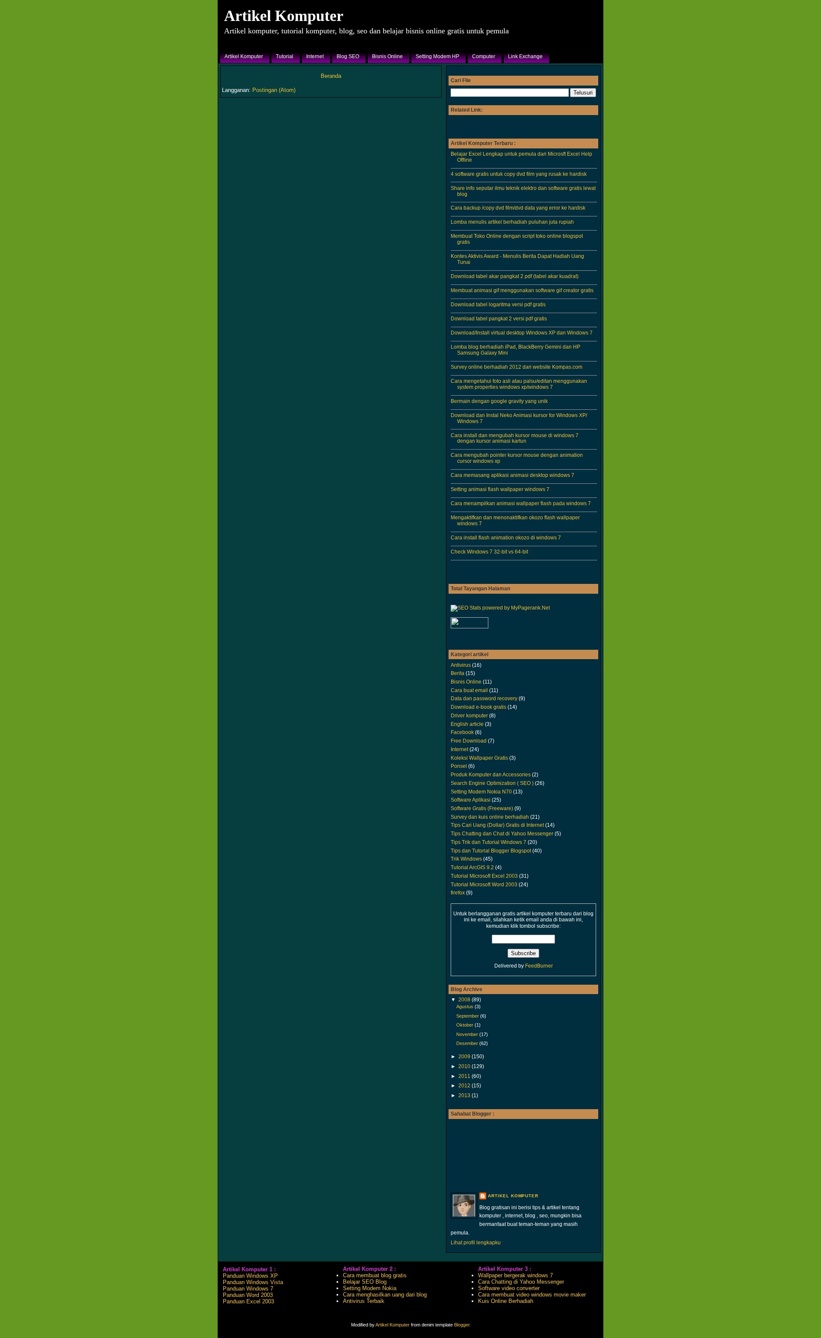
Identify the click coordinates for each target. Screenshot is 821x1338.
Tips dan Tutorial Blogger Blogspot (491, 850)
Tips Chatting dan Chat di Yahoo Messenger (502, 833)
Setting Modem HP (437, 56)
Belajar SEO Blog (365, 1282)
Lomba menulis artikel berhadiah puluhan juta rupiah (512, 222)
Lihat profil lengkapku (476, 1243)
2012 (465, 1085)
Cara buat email (469, 690)
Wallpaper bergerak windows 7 (515, 1275)
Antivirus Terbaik (363, 1301)
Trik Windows (466, 858)
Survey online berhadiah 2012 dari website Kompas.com (516, 367)
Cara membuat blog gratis (375, 1275)
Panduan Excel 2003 (248, 1301)
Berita (457, 673)
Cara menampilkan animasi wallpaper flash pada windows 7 (521, 503)
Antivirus (461, 665)
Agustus (465, 1006)
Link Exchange (525, 56)
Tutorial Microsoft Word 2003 (484, 884)
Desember (467, 1043)
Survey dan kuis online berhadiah (490, 817)
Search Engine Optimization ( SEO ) (492, 783)
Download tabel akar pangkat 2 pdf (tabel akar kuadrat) (515, 276)
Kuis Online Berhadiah (505, 1301)
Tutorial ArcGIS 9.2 (472, 867)
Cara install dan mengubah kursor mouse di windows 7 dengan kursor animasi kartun (515, 438)
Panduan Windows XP (250, 1276)
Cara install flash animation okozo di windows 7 (506, 537)
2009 (465, 1056)
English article (467, 724)
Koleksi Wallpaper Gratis (479, 758)
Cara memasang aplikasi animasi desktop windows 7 (512, 475)
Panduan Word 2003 (248, 1295)
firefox (458, 892)
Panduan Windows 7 (248, 1288)
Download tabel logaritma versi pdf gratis (498, 304)
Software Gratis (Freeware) (482, 808)
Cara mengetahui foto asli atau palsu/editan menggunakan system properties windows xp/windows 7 (519, 384)
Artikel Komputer (283, 15)
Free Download (469, 740)
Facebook (462, 732)
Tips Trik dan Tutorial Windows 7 (488, 842)
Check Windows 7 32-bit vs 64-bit (489, 551)
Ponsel (459, 766)
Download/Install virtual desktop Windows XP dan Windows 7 (522, 332)
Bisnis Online (387, 56)
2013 (465, 1095)
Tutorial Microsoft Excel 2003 (484, 876)
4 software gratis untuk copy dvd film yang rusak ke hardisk (519, 174)
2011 (465, 1076)
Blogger (462, 1324)
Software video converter (509, 1288)
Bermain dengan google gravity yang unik (499, 401)
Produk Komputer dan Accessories (491, 774)
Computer (483, 56)
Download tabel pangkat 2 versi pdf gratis (499, 318)
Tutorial (284, 56)
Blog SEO (348, 56)
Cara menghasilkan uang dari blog (385, 1294)
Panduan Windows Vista (253, 1282)
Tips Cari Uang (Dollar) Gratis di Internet (497, 825)
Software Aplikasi (470, 799)
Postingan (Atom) (273, 90)
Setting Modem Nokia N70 (481, 791)
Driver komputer (469, 715)
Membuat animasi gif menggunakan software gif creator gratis (522, 290)
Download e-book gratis (478, 707)
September (468, 1015)
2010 (465, 1066)
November (467, 1034)
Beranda (331, 76)
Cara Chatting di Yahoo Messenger (521, 1282)
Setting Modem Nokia (369, 1288)
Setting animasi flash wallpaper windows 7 (500, 489)
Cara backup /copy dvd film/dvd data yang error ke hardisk (518, 207)
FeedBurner (539, 966)
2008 (465, 999)
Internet (315, 56)
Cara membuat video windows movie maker (532, 1294)
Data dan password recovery (484, 698)
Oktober (465, 1024)
